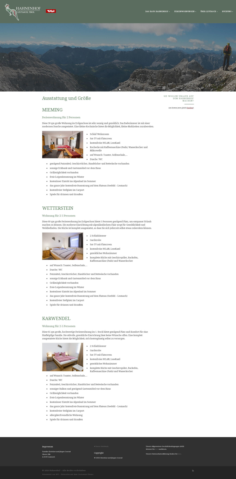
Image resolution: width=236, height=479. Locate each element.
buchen (190, 108)
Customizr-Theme (85, 474)
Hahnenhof (54, 470)
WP (57, 474)
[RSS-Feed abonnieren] (193, 470)
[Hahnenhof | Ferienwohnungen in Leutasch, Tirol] (29, 11)
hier (156, 449)
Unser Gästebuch (101, 446)
